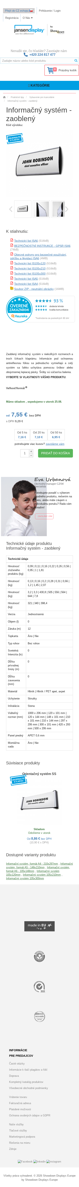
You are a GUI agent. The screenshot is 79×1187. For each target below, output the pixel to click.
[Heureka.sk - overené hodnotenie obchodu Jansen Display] (40, 321)
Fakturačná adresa (20, 1103)
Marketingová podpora (22, 1136)
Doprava (14, 1075)
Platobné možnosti (20, 1109)
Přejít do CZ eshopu (17, 10)
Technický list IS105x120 (30, 263)
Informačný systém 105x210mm (42, 874)
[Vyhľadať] (76, 61)
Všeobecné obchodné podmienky (28, 1088)
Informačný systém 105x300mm (25, 878)
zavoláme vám (55, 443)
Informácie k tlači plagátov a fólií (28, 1069)
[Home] (4, 97)
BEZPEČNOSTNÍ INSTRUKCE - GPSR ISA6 (42, 245)
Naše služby (16, 1124)
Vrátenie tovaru (18, 1097)
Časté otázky (17, 1063)
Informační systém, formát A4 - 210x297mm (32, 863)
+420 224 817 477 (42, 54)
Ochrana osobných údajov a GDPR (29, 1115)
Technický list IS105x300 (30, 273)
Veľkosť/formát (15, 388)
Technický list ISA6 (26, 240)
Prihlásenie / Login (50, 10)
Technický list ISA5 (26, 278)
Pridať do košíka (55, 453)
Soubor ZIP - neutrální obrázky (34, 289)
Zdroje (12, 1148)
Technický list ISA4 (26, 283)
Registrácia (11, 17)
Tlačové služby (18, 1130)
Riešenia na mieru (19, 1142)
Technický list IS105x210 (30, 268)
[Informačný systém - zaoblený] (22, 209)
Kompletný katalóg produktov (26, 1081)
